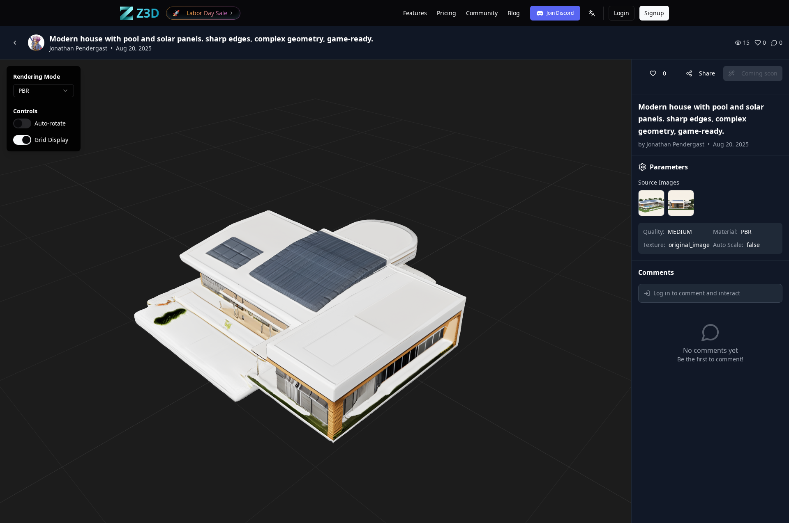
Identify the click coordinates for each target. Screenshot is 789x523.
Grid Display (51, 140)
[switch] (22, 123)
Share (707, 73)
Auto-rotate (50, 123)
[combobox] (43, 90)
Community (482, 13)
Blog (514, 13)
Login (621, 13)
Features (415, 13)
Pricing (446, 13)
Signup (654, 13)
